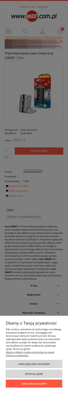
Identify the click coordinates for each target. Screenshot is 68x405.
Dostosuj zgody (34, 373)
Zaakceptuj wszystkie (34, 383)
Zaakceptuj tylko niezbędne (34, 363)
